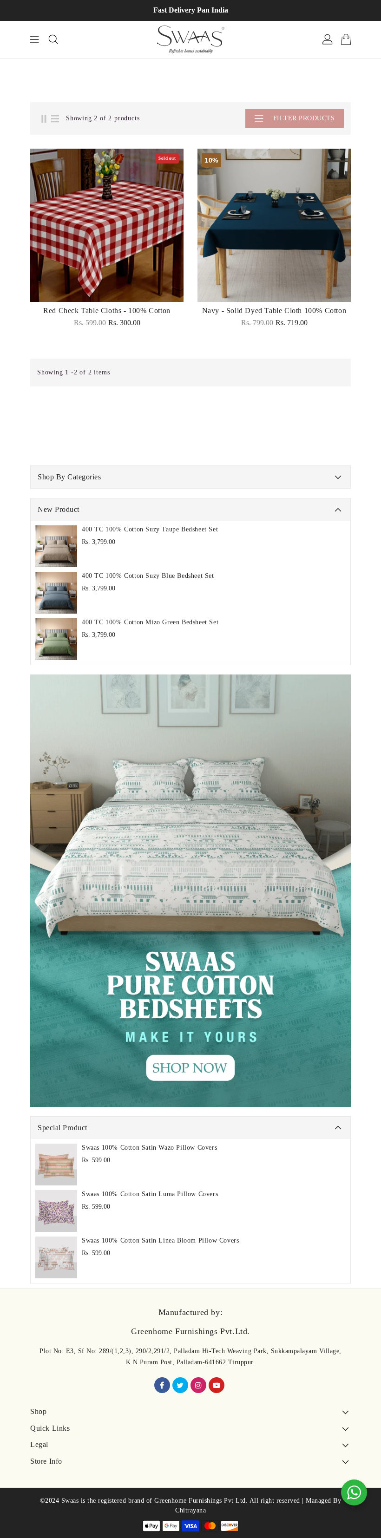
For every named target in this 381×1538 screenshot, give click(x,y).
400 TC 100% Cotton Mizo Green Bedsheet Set (150, 622)
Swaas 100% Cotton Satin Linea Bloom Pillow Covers (160, 1240)
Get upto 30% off (244, 10)
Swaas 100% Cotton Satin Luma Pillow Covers (150, 1194)
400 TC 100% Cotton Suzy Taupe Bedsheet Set (150, 529)
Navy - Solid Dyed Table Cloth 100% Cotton (274, 310)
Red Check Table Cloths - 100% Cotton (107, 310)
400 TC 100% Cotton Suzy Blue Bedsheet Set (148, 575)
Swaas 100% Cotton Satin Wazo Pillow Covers (149, 1147)
